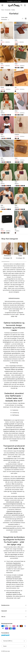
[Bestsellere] (7, 249)
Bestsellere (7, 256)
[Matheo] (21, 124)
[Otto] (21, 30)
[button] (25, 5)
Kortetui (13, 10)
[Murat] (7, 77)
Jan (1, 40)
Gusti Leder (7, 651)
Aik (15, 87)
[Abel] (21, 54)
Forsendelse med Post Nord (14, 1)
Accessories (7, 10)
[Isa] (21, 219)
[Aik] (21, 77)
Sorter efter (4, 17)
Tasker (20, 256)
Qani (2, 111)
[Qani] (7, 101)
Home (2, 10)
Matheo (17, 134)
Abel (16, 64)
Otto (16, 40)
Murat (2, 87)
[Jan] (7, 30)
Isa (15, 229)
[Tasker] (20, 249)
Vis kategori (6, 258)
